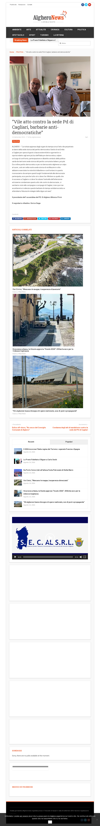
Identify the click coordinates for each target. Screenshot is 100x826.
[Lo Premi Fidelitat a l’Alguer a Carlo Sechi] (18, 461)
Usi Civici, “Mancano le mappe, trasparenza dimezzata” (37, 289)
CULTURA (68, 30)
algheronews (36, 137)
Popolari (69, 442)
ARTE (28, 30)
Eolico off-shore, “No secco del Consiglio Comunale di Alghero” (29, 429)
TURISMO (44, 35)
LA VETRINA (59, 35)
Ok (50, 822)
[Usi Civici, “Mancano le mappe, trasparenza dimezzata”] (48, 260)
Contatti (29, 4)
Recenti (31, 442)
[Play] (15, 557)
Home (12, 52)
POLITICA (82, 30)
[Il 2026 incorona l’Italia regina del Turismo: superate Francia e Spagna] (18, 451)
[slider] (48, 557)
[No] (97, 819)
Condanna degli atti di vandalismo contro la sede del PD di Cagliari (70, 429)
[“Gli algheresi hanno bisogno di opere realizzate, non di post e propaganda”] (48, 382)
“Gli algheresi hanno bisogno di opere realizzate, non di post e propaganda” (45, 411)
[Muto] (81, 557)
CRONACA (55, 30)
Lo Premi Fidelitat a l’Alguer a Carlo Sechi (47, 40)
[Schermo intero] (85, 557)
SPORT (32, 35)
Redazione (21, 4)
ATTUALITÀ (41, 30)
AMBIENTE (16, 30)
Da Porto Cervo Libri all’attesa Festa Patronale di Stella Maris (48, 470)
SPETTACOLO (18, 35)
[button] (50, 538)
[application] (50, 538)
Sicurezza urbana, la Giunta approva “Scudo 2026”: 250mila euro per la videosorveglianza (43, 350)
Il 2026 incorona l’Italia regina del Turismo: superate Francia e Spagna (51, 449)
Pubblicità (13, 4)
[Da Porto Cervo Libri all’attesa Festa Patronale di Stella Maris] (18, 473)
